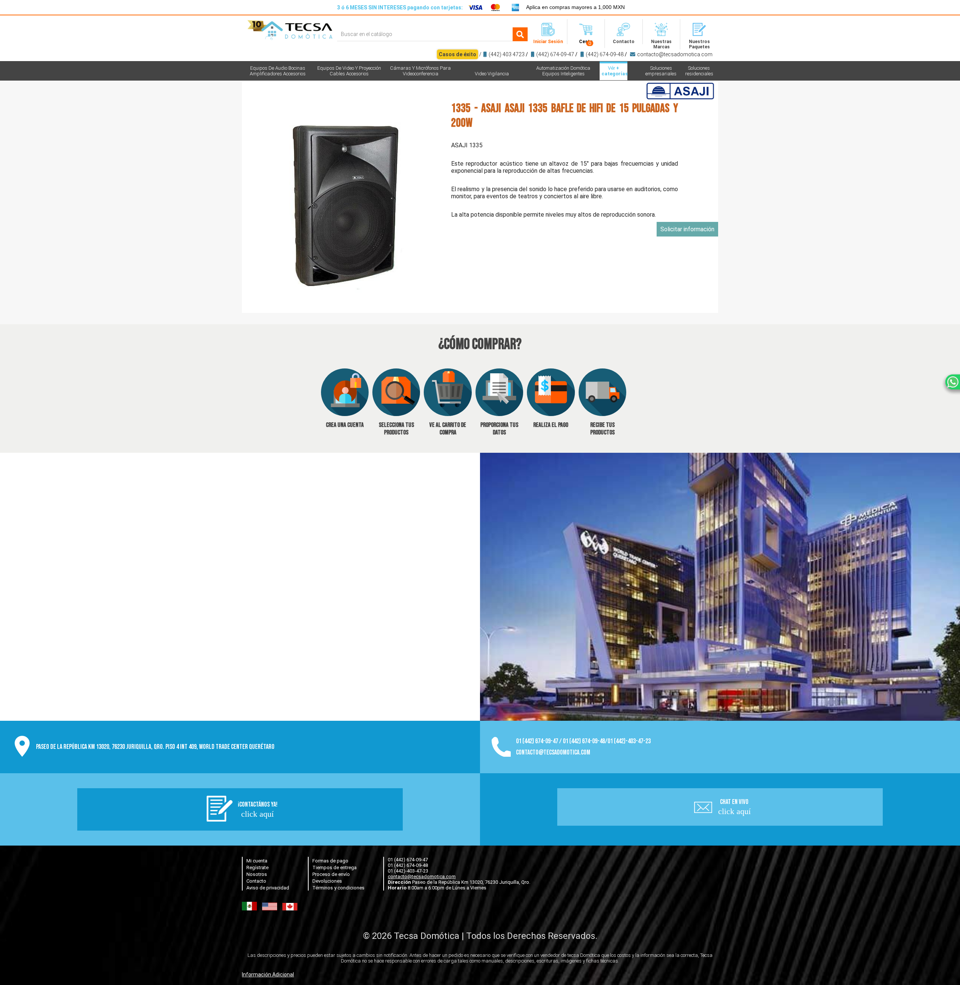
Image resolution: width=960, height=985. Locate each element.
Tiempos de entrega (334, 867)
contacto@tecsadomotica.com (674, 54)
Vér (614, 70)
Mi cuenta (256, 861)
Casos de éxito (457, 54)
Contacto (256, 881)
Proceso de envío (331, 874)
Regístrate (257, 867)
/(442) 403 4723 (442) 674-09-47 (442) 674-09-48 (575, 54)
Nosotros (256, 874)
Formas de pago (330, 861)
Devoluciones (327, 881)
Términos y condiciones (338, 888)
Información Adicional (268, 975)
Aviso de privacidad (267, 888)
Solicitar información (687, 229)
